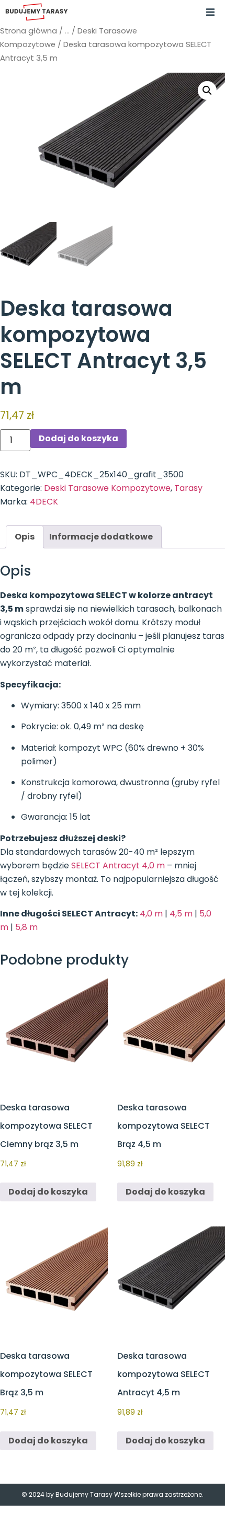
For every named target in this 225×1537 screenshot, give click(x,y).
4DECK (44, 502)
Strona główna (28, 31)
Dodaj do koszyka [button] (48, 1192)
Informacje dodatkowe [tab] (101, 537)
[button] (210, 12)
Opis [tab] (25, 537)
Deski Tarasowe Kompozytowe (107, 488)
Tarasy (188, 488)
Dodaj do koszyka (78, 438)
